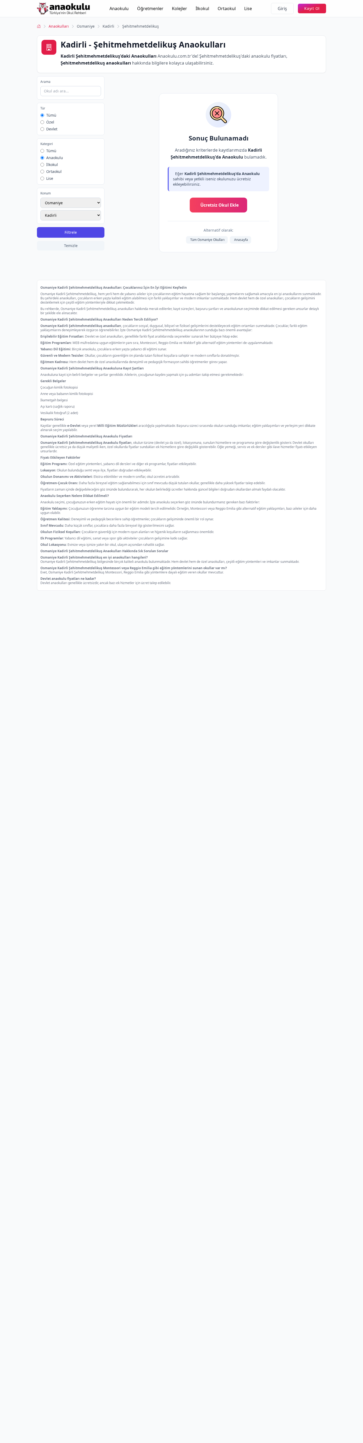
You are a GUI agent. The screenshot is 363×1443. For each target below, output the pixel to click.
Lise (248, 8)
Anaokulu (119, 8)
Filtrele (71, 232)
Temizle (71, 245)
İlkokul (202, 8)
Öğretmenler (150, 8)
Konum (45, 193)
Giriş (282, 8)
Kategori (46, 144)
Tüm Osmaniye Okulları (207, 239)
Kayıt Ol (312, 8)
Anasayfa (241, 239)
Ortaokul (227, 8)
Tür (42, 108)
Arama (45, 82)
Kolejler (179, 8)
